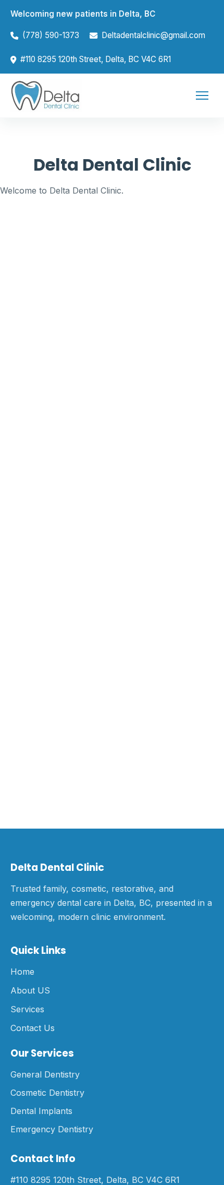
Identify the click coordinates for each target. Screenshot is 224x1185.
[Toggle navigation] (202, 95)
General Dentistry (45, 1074)
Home (22, 971)
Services (27, 1009)
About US (30, 990)
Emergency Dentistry (51, 1129)
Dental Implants (41, 1111)
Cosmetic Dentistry (47, 1092)
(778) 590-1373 (50, 35)
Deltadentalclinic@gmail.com (153, 35)
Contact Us (32, 1028)
